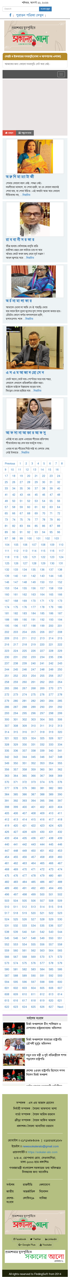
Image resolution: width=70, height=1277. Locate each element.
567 (15, 957)
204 (24, 632)
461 (7, 863)
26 (13, 482)
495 (60, 888)
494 (51, 888)
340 (51, 751)
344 (24, 757)
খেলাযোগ (44, 1184)
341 (60, 751)
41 (6, 495)
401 (33, 807)
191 (33, 619)
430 (42, 832)
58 (13, 507)
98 (13, 538)
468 (7, 869)
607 (60, 988)
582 (24, 969)
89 (6, 532)
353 (42, 763)
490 (15, 888)
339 (42, 751)
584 (42, 969)
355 (60, 763)
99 (21, 538)
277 (51, 694)
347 (51, 757)
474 (60, 869)
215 (60, 638)
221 (51, 644)
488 (60, 882)
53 (36, 501)
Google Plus (29, 1244)
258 (7, 682)
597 (33, 982)
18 (13, 476)
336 (15, 751)
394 (33, 801)
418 (60, 819)
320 (60, 732)
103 (56, 538)
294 (15, 713)
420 (15, 825)
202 (7, 632)
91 (21, 532)
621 (60, 1000)
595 (15, 982)
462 (15, 863)
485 (33, 882)
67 (21, 513)
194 (60, 619)
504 (15, 901)
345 (33, 757)
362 (60, 769)
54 (43, 501)
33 (6, 488)
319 (51, 732)
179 (51, 607)
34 (13, 488)
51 (21, 501)
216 (7, 644)
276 (42, 694)
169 (24, 601)
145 (60, 576)
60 (28, 507)
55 (51, 501)
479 (42, 875)
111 (7, 551)
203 (15, 632)
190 (24, 619)
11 (19, 469)
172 (51, 601)
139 (7, 576)
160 (7, 594)
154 (15, 588)
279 (7, 701)
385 (15, 794)
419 (7, 825)
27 (21, 482)
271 (60, 688)
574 (15, 963)
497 (15, 894)
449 (24, 851)
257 (60, 676)
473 (51, 869)
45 (36, 495)
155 (24, 588)
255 (42, 676)
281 (24, 701)
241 (42, 663)
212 (33, 638)
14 (42, 469)
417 (51, 819)
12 (27, 469)
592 (51, 975)
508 (51, 901)
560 (15, 950)
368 (51, 776)
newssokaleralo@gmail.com (40, 1146)
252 (15, 676)
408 (33, 813)
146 (7, 582)
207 (51, 632)
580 (7, 969)
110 (61, 545)
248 (42, 669)
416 (42, 819)
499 (33, 894)
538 (7, 932)
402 (42, 807)
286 (7, 707)
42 (13, 495)
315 (15, 732)
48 (58, 495)
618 (33, 1000)
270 (51, 688)
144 (51, 576)
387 (33, 794)
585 (51, 969)
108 (43, 545)
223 (7, 651)
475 (7, 875)
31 (51, 482)
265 (7, 688)
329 (15, 744)
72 (58, 513)
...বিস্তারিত (24, 195)
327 (60, 738)
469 (15, 869)
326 (51, 738)
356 (7, 769)
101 (38, 538)
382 (51, 788)
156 (33, 588)
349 (7, 763)
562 (33, 950)
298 (51, 713)
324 (33, 738)
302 (24, 719)
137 (51, 569)
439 (60, 838)
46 (43, 495)
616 (15, 1000)
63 (51, 507)
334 (60, 744)
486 (42, 882)
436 (33, 838)
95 (51, 532)
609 (15, 994)
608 (7, 994)
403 (51, 807)
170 (33, 601)
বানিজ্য (43, 1198)
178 (42, 607)
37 (36, 488)
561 (24, 950)
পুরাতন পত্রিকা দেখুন (29, 15)
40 (58, 488)
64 (58, 507)
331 (33, 744)
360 (42, 769)
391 (7, 801)
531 (7, 925)
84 (28, 526)
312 (51, 726)
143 (42, 576)
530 (60, 919)
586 (60, 969)
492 (33, 888)
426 (7, 832)
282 (33, 701)
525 (15, 919)
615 (7, 1000)
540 (24, 932)
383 (60, 788)
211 (24, 638)
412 (7, 819)
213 (42, 638)
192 (42, 619)
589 (24, 975)
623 (15, 1007)
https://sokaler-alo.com (42, 1152)
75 (21, 519)
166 (60, 594)
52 (28, 501)
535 (42, 925)
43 (21, 495)
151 (51, 582)
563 (42, 950)
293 (7, 713)
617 (24, 1000)
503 (7, 901)
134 (24, 569)
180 (60, 607)
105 (16, 545)
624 (24, 1007)
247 (33, 669)
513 (33, 907)
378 (15, 788)
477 (24, 875)
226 (33, 651)
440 (7, 844)
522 (51, 913)
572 (60, 957)
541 (33, 932)
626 (42, 1007)
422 (33, 825)
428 (24, 832)
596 (24, 982)
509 (60, 901)
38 (43, 488)
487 (51, 882)
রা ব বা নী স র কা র (20, 239)
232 (24, 657)
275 (33, 694)
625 (33, 1007)
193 (51, 619)
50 (13, 501)
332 (42, 744)
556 (42, 944)
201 (60, 626)
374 (42, 782)
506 (33, 901)
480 (51, 875)
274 (24, 694)
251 (7, 676)
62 (43, 507)
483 (15, 882)
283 (42, 701)
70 (43, 513)
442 (24, 844)
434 (15, 838)
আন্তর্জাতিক (29, 1191)
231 (15, 657)
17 (6, 476)
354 (51, 763)
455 (15, 857)
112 (16, 551)
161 (15, 594)
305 (51, 719)
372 (24, 782)
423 (42, 825)
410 (51, 813)
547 (24, 938)
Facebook (20, 1239)
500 (42, 894)
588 (15, 975)
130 (52, 563)
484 (24, 882)
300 (7, 719)
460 (60, 857)
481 (60, 875)
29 (36, 482)
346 (42, 757)
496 (7, 894)
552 (7, 944)
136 (42, 569)
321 (7, 738)
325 (42, 738)
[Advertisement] (35, 104)
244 (7, 669)
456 (24, 857)
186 (51, 613)
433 (7, 838)
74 (13, 519)
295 (24, 713)
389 (51, 794)
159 (60, 588)
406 (15, 813)
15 (49, 469)
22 (43, 476)
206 (42, 632)
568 (24, 957)
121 (34, 557)
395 (42, 801)
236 (60, 657)
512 (24, 907)
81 (6, 526)
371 (15, 782)
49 (6, 501)
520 (33, 913)
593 (60, 975)
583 (33, 969)
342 (7, 757)
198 (33, 626)
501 (51, 894)
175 (15, 607)
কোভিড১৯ (28, 1198)
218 (24, 644)
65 (6, 513)
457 (33, 857)
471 (33, 869)
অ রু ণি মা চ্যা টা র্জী (20, 176)
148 (24, 582)
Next (60, 1007)
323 (24, 738)
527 (33, 919)
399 (15, 807)
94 (43, 532)
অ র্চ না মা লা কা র (19, 301)
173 (60, 601)
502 (60, 894)
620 (51, 1000)
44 (28, 495)
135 (33, 569)
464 (33, 863)
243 (60, 663)
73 (6, 519)
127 (25, 563)
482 (7, 882)
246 (24, 669)
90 (13, 532)
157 (42, 588)
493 (42, 888)
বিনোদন (43, 1191)
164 (42, 594)
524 (7, 919)
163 (33, 594)
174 (7, 607)
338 (33, 751)
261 (33, 682)
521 (42, 913)
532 (15, 925)
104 (7, 545)
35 (21, 488)
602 (15, 988)
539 (15, 932)
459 (51, 857)
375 (51, 782)
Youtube (47, 1244)
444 (42, 844)
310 (33, 726)
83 (21, 526)
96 (58, 532)
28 (28, 482)
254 (33, 676)
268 (33, 688)
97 (6, 538)
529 (51, 919)
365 (24, 776)
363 (7, 776)
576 (33, 963)
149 (33, 582)
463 (24, 863)
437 (42, 838)
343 (15, 757)
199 (42, 626)
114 (34, 551)
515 (51, 907)
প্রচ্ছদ (10, 132)
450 (33, 851)
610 (24, 994)
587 (7, 975)
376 (60, 782)
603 (24, 988)
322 (15, 738)
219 (33, 644)
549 (42, 938)
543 (51, 932)
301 (15, 719)
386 (24, 794)
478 (33, 875)
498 (24, 894)
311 (42, 726)
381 (42, 788)
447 (7, 851)
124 (61, 557)
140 (15, 576)
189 (15, 619)
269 (42, 688)
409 (42, 813)
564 (51, 950)
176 (24, 607)
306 (60, 719)
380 (33, 788)
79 (51, 519)
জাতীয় (10, 1191)
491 (24, 888)
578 (51, 963)
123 (52, 557)
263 (51, 682)
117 (61, 551)
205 (33, 632)
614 (60, 994)
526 (24, 919)
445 (51, 844)
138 (60, 569)
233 (33, 657)
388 (42, 794)
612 (42, 994)
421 (24, 825)
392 (15, 801)
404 (60, 807)
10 (12, 469)
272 (7, 694)
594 (7, 982)
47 (51, 495)
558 (60, 944)
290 (42, 707)
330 (24, 744)
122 (43, 557)
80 (58, 519)
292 (60, 707)
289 (33, 707)
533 (24, 925)
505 (24, 901)
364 (15, 776)
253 (24, 676)
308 (15, 726)
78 (43, 519)
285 (60, 701)
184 (33, 613)
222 (60, 644)
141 (24, 576)
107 (34, 545)
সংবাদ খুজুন (45, 9)
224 (15, 651)
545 (7, 938)
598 (42, 982)
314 (7, 732)
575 (24, 963)
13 (34, 469)
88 (58, 526)
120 (25, 557)
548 (33, 938)
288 (24, 707)
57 (6, 507)
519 (24, 913)
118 (7, 557)
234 (42, 657)
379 (24, 788)
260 (24, 682)
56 (58, 501)
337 (24, 751)
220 (42, 644)
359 (33, 769)
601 (7, 988)
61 (36, 507)
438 (51, 838)
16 (57, 469)
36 (28, 488)
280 (15, 701)
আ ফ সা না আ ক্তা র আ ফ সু (26, 432)
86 (43, 526)
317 (33, 732)
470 (24, 869)
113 (25, 551)
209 (7, 638)
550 (51, 938)
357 (15, 769)
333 (51, 744)
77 (36, 519)
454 (7, 857)
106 (25, 545)
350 (15, 763)
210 (15, 638)
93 (36, 532)
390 (60, 794)
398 (7, 807)
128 (34, 563)
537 (60, 925)
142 (33, 576)
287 (15, 707)
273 (15, 694)
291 (51, 707)
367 (42, 776)
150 (42, 582)
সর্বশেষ (10, 1184)
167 (7, 601)
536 (51, 925)
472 (42, 869)
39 (51, 488)
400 (24, 807)
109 (52, 545)
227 (42, 651)
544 (60, 932)
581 (15, 969)
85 (36, 526)
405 (7, 813)
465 (42, 863)
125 (7, 563)
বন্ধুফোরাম (26, 132)
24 (58, 476)
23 (51, 476)
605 (42, 988)
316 (24, 732)
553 (15, 944)
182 (15, 613)
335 (7, 751)
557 (51, 944)
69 (36, 513)
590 (33, 975)
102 (47, 538)
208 (60, 632)
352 (33, 763)
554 (24, 944)
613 (51, 994)
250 (60, 669)
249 (51, 669)
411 (60, 813)
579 (60, 963)
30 (43, 482)
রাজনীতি (27, 1184)
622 (7, 1007)
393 (24, 801)
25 (6, 482)
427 (15, 832)
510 (7, 907)
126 (16, 563)
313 (60, 726)
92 (28, 532)
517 (7, 913)
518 (15, 913)
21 (36, 476)
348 (60, 757)
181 (7, 613)
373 (33, 782)
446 (60, 844)
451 (42, 851)
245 (15, 669)
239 (24, 663)
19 (21, 476)
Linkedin (52, 1239)
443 (33, 844)
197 (24, 626)
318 (42, 732)
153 (7, 588)
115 (43, 551)
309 (24, 726)
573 (7, 963)
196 (15, 626)
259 (15, 682)
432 (60, 832)
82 (13, 526)
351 (24, 763)
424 (51, 825)
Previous (10, 463)
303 (33, 719)
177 (33, 607)
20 (28, 476)
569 (33, 957)
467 (60, 863)
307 (7, 726)
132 (7, 569)
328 (7, 744)
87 (51, 526)
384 (7, 794)
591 (42, 975)
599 (51, 982)
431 (51, 832)
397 (60, 801)
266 (15, 688)
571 (51, 957)
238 (15, 663)
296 (33, 713)
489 (7, 888)
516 (60, 907)
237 (7, 663)
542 (42, 932)
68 (28, 513)
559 (7, 950)
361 (51, 769)
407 (24, 813)
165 (51, 594)
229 (60, 651)
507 (42, 901)
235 (51, 657)
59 (21, 507)
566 (7, 957)
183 (24, 613)
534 (33, 925)
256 (51, 676)
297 (42, 713)
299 (60, 713)
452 (51, 851)
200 (51, 626)
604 (33, 988)
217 (15, 644)
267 (24, 688)
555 (33, 944)
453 (60, 851)
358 (24, 769)
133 (15, 569)
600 (60, 982)
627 (51, 1007)
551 (60, 938)
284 (51, 701)
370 (7, 782)
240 (33, 663)
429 (33, 832)
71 (51, 513)
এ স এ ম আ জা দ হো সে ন (25, 372)
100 (29, 538)
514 (42, 907)
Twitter (36, 1239)
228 (51, 651)
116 (52, 551)
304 (42, 719)
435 (24, 838)
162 (24, 594)
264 (60, 682)
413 (15, 819)
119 (16, 557)
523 (60, 913)
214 (51, 638)
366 (33, 776)
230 (7, 657)
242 (51, 663)
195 (7, 626)
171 (42, 601)
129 (43, 563)
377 (7, 788)
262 (42, 682)
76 (28, 519)
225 (24, 651)
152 (60, 582)
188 (7, 619)
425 (60, 825)
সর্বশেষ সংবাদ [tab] (35, 1018)
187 (60, 613)
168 (15, 601)
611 (33, 994)
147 (15, 582)
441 (15, 844)
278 (60, 694)
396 (51, 801)
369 (60, 776)
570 (42, 957)
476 (15, 875)
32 (58, 482)
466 (51, 863)
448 (15, 851)
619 (42, 1000)
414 (24, 819)
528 (42, 919)
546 (15, 938)
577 (42, 963)
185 (42, 613)
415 (33, 819)
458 (42, 857)
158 (51, 588)
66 (13, 513)
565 (60, 950)
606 (51, 988)
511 (15, 907)
